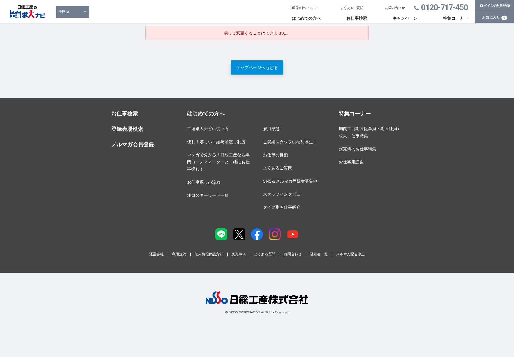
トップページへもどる (257, 67)
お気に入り (493, 17)
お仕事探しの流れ (203, 182)
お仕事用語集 (351, 161)
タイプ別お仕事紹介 (281, 207)
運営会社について (305, 8)
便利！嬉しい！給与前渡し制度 (216, 141)
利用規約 (179, 254)
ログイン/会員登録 (495, 5)
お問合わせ (293, 254)
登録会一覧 (319, 254)
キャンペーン (405, 18)
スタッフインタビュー (284, 193)
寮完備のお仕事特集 (357, 148)
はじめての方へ (306, 18)
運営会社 (156, 254)
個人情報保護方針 (209, 254)
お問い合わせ (395, 8)
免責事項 (238, 254)
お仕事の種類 (275, 154)
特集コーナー (455, 18)
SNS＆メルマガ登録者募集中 (290, 180)
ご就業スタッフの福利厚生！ (290, 141)
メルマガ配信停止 (350, 254)
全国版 (64, 11)
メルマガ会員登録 (132, 144)
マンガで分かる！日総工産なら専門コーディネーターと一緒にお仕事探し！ (218, 162)
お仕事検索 (356, 18)
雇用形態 (271, 128)
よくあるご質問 (351, 8)
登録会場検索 (127, 129)
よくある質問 (264, 254)
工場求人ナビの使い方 (208, 128)
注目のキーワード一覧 (208, 195)
